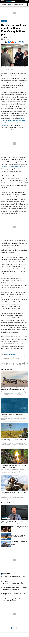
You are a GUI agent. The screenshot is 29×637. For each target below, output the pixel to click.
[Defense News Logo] (10, 1)
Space (4, 21)
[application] (14, 512)
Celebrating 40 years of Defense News (12, 414)
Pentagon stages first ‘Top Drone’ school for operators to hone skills (14, 493)
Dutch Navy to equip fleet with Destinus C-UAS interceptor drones (15, 600)
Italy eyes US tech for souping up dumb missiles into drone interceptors (14, 594)
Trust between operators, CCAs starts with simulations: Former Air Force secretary (13, 389)
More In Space (6, 369)
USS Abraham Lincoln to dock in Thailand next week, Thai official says (15, 588)
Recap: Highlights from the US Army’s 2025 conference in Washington (13, 466)
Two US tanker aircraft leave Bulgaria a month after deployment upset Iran (14, 582)
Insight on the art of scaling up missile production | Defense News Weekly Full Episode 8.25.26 (18, 535)
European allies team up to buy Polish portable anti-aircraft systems (13, 577)
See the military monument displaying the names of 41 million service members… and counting (19, 528)
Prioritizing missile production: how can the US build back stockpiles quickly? (19, 543)
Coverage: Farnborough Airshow (14, 4)
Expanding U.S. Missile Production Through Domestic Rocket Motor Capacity (12, 522)
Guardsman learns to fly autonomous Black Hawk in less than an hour (13, 440)
